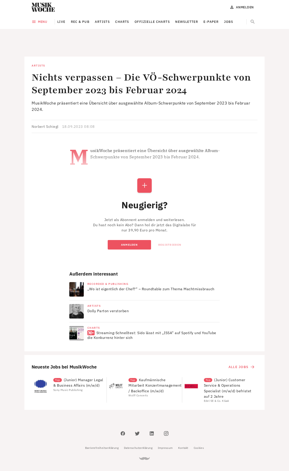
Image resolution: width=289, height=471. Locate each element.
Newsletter (186, 22)
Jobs (228, 22)
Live (61, 22)
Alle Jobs (238, 346)
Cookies (199, 427)
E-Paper (211, 22)
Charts (122, 22)
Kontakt (183, 427)
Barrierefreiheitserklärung (102, 427)
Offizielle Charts (152, 22)
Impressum (165, 427)
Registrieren (169, 224)
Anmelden (129, 224)
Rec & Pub (80, 22)
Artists (102, 22)
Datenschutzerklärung (138, 427)
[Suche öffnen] (252, 21)
